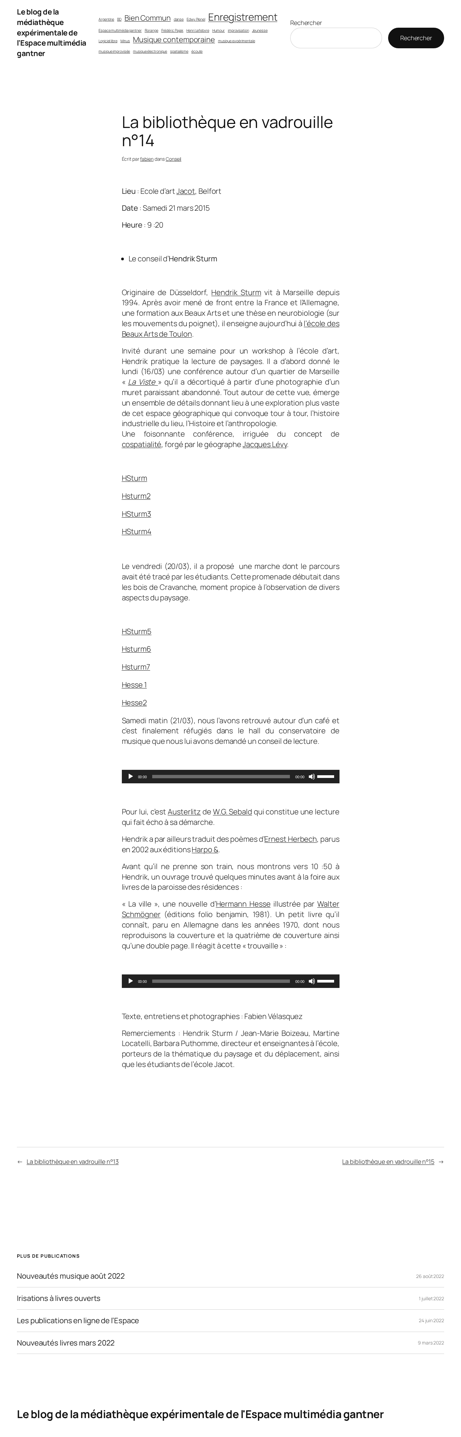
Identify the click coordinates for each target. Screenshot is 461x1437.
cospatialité (142, 444)
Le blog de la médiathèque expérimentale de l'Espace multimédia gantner (51, 32)
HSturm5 (137, 631)
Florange (151, 30)
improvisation (238, 30)
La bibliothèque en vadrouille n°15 (388, 1161)
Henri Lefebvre (197, 30)
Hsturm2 (136, 496)
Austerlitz (184, 812)
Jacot (186, 191)
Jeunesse (260, 30)
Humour (218, 30)
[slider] (326, 776)
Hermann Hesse (243, 904)
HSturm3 (136, 514)
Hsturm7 (136, 667)
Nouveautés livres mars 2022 (66, 1343)
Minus (125, 40)
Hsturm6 (136, 649)
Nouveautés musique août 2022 (71, 1276)
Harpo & (205, 849)
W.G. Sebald (232, 812)
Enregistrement (242, 17)
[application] (231, 776)
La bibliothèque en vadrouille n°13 (73, 1161)
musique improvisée (114, 51)
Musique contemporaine (174, 39)
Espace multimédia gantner (120, 30)
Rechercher (306, 23)
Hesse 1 (134, 685)
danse (179, 19)
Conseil (173, 159)
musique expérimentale (236, 40)
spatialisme (179, 51)
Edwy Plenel (196, 19)
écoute (196, 51)
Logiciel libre (108, 40)
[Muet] (311, 776)
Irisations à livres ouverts (59, 1298)
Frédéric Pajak (172, 30)
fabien (146, 159)
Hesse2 (134, 703)
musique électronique (150, 51)
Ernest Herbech (290, 839)
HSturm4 (137, 531)
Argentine (106, 19)
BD (119, 19)
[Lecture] (130, 776)
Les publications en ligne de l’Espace (78, 1320)
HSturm (134, 478)
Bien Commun (148, 18)
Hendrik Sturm (236, 292)
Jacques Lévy (265, 444)
